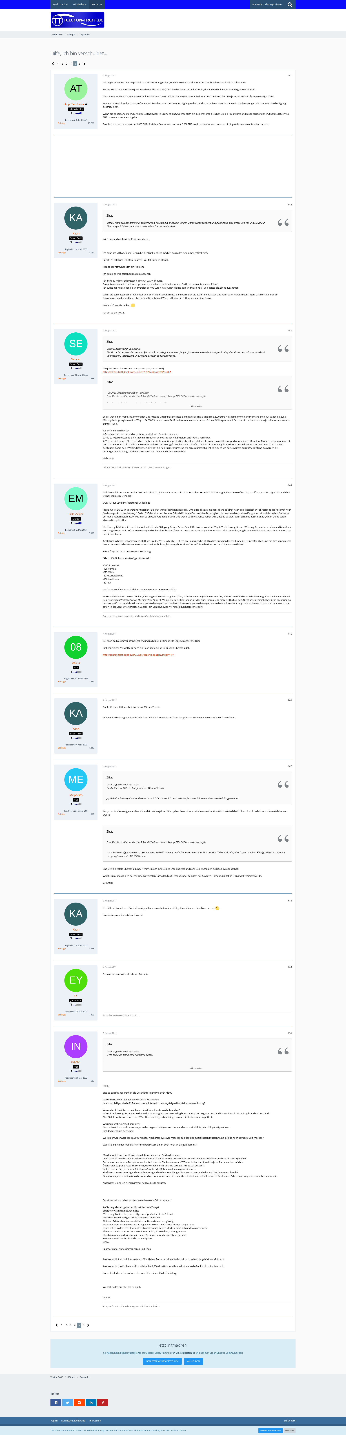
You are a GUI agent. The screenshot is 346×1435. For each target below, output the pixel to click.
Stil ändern (290, 1420)
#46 (290, 700)
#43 (290, 330)
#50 (290, 1033)
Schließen (289, 1430)
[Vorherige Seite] (53, 64)
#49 (290, 967)
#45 (290, 633)
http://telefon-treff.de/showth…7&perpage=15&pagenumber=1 (136, 654)
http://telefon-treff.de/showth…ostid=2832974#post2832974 (135, 372)
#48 (290, 900)
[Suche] (290, 4)
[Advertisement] (230, 17)
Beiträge (62, 123)
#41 (290, 75)
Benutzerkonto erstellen (162, 1361)
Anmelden (193, 1361)
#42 (290, 204)
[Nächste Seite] (84, 64)
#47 (290, 766)
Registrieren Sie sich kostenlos (178, 1352)
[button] (55, 1402)
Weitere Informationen (270, 1430)
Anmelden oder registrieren (267, 4)
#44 (290, 485)
